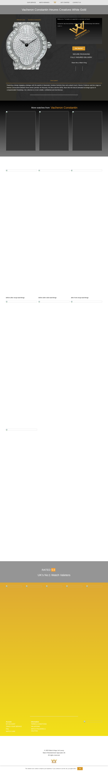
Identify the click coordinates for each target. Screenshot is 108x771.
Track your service (14, 726)
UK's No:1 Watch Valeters (54, 575)
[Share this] (72, 68)
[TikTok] (59, 744)
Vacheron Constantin (34, 20)
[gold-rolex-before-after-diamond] (21, 492)
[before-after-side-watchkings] (54, 234)
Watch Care (10, 731)
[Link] (55, 2)
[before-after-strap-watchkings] (21, 234)
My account (10, 724)
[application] (79, 31)
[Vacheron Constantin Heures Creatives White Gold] (14, 586)
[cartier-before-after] (21, 364)
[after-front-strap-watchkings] (86, 234)
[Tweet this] (79, 68)
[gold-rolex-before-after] (54, 364)
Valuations (35, 726)
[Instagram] (54, 744)
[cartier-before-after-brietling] (86, 364)
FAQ (7, 729)
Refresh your (21, 20)
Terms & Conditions (39, 724)
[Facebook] (48, 744)
